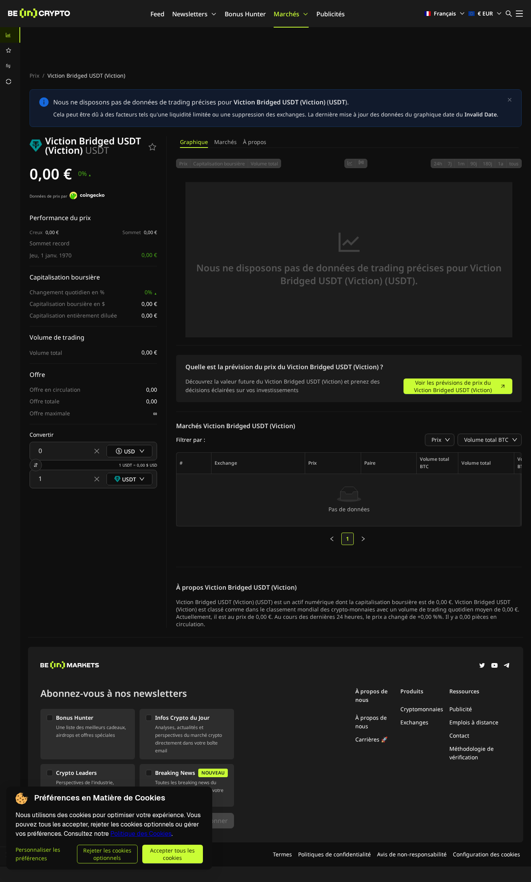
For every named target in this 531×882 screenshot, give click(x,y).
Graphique (194, 142)
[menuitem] (10, 35)
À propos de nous (371, 722)
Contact (459, 735)
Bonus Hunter (245, 14)
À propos (254, 142)
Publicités (330, 14)
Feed (157, 14)
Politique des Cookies (140, 834)
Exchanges (414, 722)
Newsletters (190, 14)
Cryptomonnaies (421, 709)
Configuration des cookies (486, 854)
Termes (282, 854)
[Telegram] (507, 666)
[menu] (10, 58)
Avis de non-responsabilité (412, 854)
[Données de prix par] (87, 196)
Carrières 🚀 (371, 739)
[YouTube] (494, 666)
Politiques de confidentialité (334, 854)
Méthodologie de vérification (471, 753)
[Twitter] (482, 666)
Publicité (460, 709)
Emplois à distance (473, 722)
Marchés (286, 14)
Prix (34, 75)
